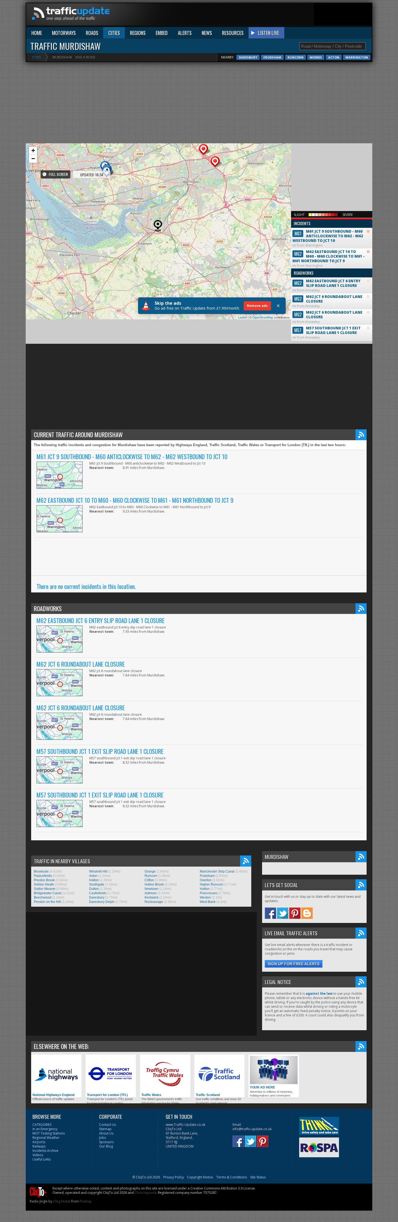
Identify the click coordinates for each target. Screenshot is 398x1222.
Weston (205, 897)
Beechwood (42, 897)
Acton (333, 57)
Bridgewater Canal (47, 893)
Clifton (149, 880)
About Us (106, 1133)
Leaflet (242, 317)
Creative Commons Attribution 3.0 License (222, 1188)
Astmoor (151, 893)
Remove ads (257, 305)
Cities (36, 57)
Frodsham (272, 57)
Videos (37, 1155)
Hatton (205, 889)
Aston (93, 876)
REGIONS (138, 32)
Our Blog (106, 1146)
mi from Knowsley (326, 281)
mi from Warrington (327, 234)
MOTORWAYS (64, 32)
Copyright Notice (200, 1177)
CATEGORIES (41, 1124)
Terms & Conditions (231, 1177)
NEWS (207, 32)
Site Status (258, 1177)
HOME (36, 32)
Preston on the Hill (47, 902)
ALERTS (185, 32)
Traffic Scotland (208, 1095)
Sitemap (105, 1129)
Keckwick (151, 897)
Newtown (151, 889)
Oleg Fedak (61, 1201)
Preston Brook (44, 880)
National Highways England (53, 1095)
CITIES (114, 32)
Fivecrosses (208, 893)
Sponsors (106, 1142)
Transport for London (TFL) (107, 1095)
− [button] (33, 158)
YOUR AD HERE (262, 1087)
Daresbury (248, 57)
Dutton (94, 889)
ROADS (92, 32)
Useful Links (41, 1159)
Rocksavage (154, 902)
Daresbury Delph (101, 902)
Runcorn (296, 57)
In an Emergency (44, 1129)
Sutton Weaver (45, 889)
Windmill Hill (98, 871)
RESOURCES (233, 32)
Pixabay (86, 1201)
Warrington (356, 57)
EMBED (162, 32)
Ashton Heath (44, 884)
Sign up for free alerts (293, 964)
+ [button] (33, 150)
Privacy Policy (173, 1177)
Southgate (96, 884)
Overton (205, 880)
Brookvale (41, 871)
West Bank (208, 902)
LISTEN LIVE (268, 32)
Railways (38, 1146)
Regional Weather (46, 1137)
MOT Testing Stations (48, 1133)
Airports (38, 1142)
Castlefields (97, 893)
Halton (94, 880)
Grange (150, 871)
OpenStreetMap (262, 317)
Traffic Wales (151, 1095)
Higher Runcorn (211, 884)
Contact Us (107, 1124)
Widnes (316, 57)
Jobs (102, 1137)
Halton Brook (154, 884)
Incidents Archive (45, 1150)
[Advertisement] (273, 15)
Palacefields (43, 876)
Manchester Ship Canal (217, 871)
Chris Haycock (145, 1192)
